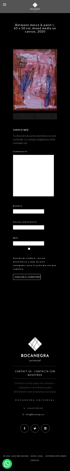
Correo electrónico (26, 222)
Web (15, 238)
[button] (7, 464)
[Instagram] (45, 428)
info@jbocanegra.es (35, 414)
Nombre (18, 206)
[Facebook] (25, 428)
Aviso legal (37, 456)
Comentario (21, 151)
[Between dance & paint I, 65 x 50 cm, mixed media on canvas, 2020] (35, 109)
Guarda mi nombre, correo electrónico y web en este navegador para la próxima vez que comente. (34, 263)
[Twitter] (35, 428)
